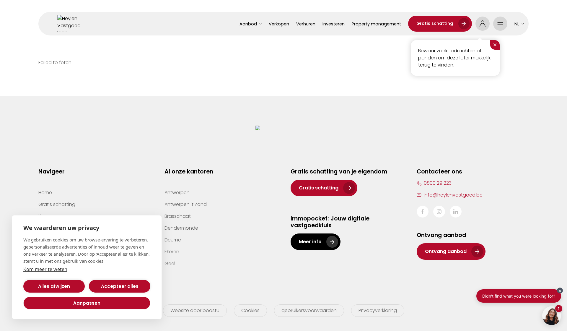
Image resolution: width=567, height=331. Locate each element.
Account (482, 24)
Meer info (310, 241)
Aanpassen (86, 303)
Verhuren (305, 24)
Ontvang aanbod (446, 251)
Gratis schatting (434, 23)
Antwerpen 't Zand (185, 204)
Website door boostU (194, 310)
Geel (169, 263)
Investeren (333, 24)
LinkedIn (456, 212)
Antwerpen (177, 192)
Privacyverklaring (378, 310)
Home (45, 192)
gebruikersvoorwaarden (309, 310)
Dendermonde (181, 228)
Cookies (250, 310)
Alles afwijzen (54, 286)
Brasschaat (177, 216)
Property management (376, 24)
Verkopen (279, 24)
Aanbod (248, 24)
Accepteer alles (120, 286)
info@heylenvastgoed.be (453, 195)
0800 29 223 (438, 183)
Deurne (172, 239)
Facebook (422, 212)
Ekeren (171, 251)
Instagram (439, 212)
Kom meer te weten (45, 269)
